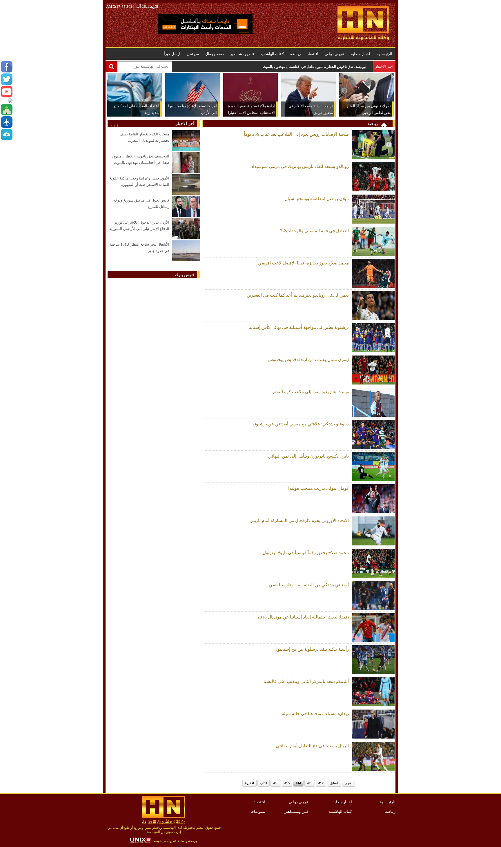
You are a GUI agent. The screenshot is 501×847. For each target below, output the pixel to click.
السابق (334, 783)
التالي (263, 783)
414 (298, 783)
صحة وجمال (214, 54)
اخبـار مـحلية (360, 54)
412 (321, 783)
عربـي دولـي (334, 54)
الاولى (348, 783)
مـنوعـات (258, 811)
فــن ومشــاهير (242, 54)
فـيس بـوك (184, 274)
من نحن (193, 54)
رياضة (372, 123)
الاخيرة (249, 783)
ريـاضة (295, 54)
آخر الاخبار (185, 123)
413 (309, 783)
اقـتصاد (312, 54)
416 (275, 783)
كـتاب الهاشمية (272, 54)
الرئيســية (384, 54)
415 (287, 783)
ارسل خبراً (172, 54)
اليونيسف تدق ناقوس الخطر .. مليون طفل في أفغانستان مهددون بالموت (315, 67)
